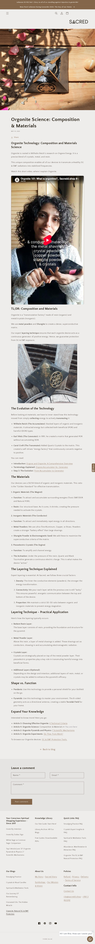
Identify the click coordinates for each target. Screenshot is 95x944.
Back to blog (49, 749)
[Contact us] (90, 939)
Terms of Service (73, 880)
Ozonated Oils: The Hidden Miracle (17, 903)
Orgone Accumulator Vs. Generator (52, 467)
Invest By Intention (13, 829)
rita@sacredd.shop (72, 897)
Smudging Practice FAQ (73, 824)
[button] (7, 13)
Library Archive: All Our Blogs (44, 831)
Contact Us (69, 891)
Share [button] (16, 137)
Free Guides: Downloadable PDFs (46, 839)
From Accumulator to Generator (49, 471)
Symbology (40, 882)
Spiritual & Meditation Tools (17, 888)
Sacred (50, 939)
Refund (67, 877)
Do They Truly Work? (53, 734)
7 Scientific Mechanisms (63, 730)
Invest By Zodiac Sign (15, 835)
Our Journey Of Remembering (12, 895)
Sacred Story (51, 877)
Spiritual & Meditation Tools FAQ (75, 839)
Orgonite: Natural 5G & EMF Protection (17, 912)
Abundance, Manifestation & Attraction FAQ (75, 848)
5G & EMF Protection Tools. (54, 739)
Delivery (84, 877)
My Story (39, 877)
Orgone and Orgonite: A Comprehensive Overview (49, 464)
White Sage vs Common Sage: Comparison (16, 841)
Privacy (76, 877)
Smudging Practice (13, 877)
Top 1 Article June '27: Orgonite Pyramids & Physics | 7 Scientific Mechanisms (18, 852)
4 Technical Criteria (58, 723)
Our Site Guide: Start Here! (45, 824)
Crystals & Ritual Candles (16, 883)
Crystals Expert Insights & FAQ (74, 831)
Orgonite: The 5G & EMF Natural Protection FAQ (73, 857)
